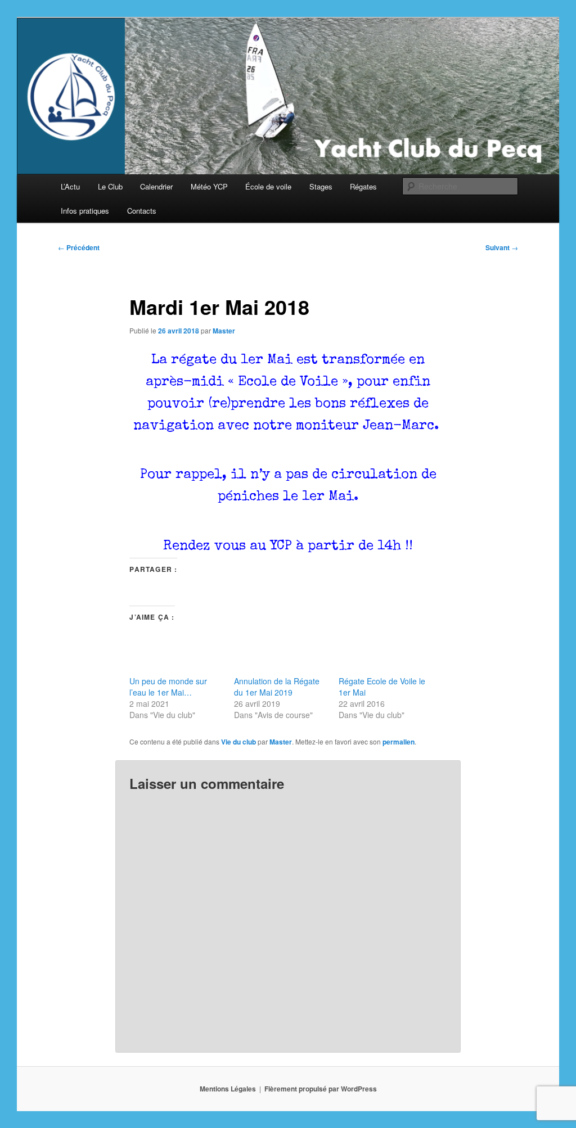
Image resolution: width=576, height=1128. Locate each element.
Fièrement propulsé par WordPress (320, 1089)
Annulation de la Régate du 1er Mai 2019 (277, 686)
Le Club (110, 186)
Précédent (79, 247)
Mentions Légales (228, 1089)
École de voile (268, 186)
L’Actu (70, 186)
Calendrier (156, 186)
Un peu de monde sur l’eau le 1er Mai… (168, 686)
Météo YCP (209, 186)
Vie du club (238, 742)
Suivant (501, 247)
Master (224, 331)
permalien (398, 742)
